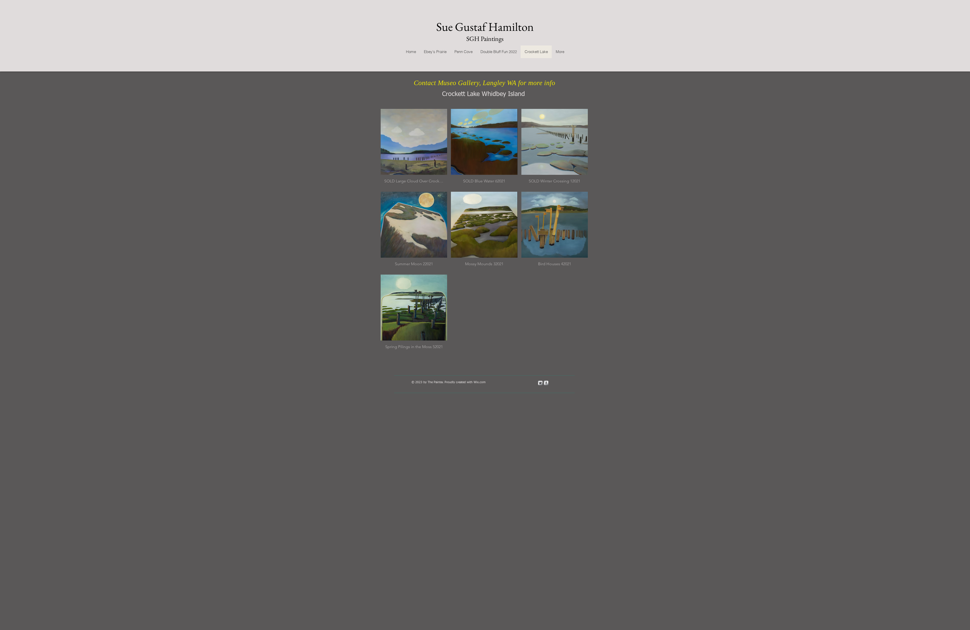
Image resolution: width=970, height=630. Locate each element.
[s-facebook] (546, 383)
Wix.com (480, 382)
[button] (414, 148)
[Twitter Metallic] (540, 383)
